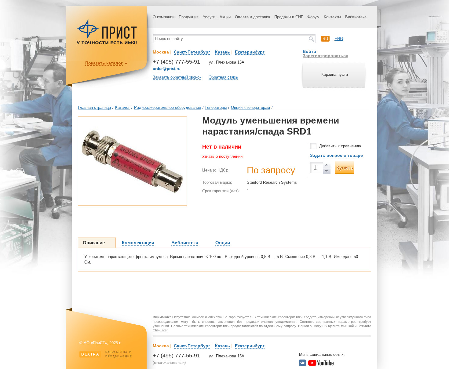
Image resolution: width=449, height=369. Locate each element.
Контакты (332, 17)
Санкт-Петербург (192, 52)
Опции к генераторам (250, 107)
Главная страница (94, 107)
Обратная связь (223, 77)
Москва (161, 52)
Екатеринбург (250, 52)
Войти (309, 51)
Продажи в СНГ (288, 17)
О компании (163, 17)
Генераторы (216, 107)
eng (338, 38)
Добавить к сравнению (340, 146)
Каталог (122, 107)
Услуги (209, 17)
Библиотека (356, 17)
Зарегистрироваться (325, 55)
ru (325, 38)
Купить (344, 168)
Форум (313, 17)
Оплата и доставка (252, 17)
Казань (222, 52)
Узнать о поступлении (222, 156)
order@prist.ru (167, 68)
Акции (225, 17)
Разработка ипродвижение (106, 354)
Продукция (189, 17)
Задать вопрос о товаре (336, 155)
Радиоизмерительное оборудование (167, 107)
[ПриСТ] (106, 43)
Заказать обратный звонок (177, 77)
